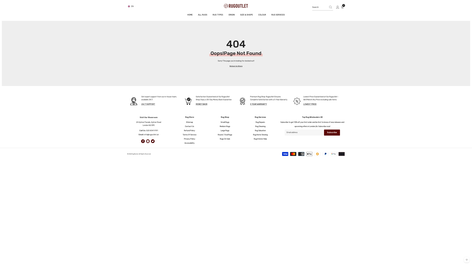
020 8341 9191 (152, 131)
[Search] (322, 7)
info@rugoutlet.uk (151, 135)
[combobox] (319, 7)
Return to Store (236, 66)
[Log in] (337, 7)
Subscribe (332, 132)
